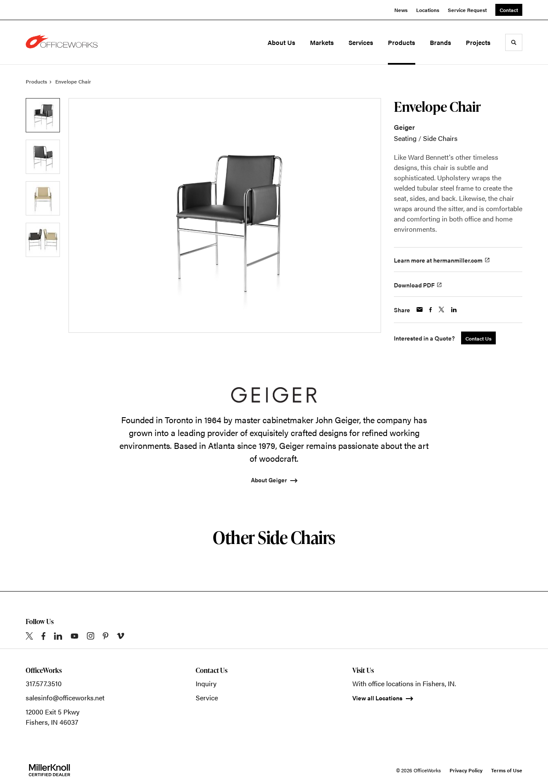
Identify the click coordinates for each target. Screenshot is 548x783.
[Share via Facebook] (430, 309)
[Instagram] (90, 636)
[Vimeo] (120, 636)
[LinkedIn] (58, 636)
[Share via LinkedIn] (454, 309)
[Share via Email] (420, 309)
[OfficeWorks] (63, 42)
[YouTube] (74, 636)
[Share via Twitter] (441, 309)
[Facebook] (43, 636)
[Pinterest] (105, 636)
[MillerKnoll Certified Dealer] (49, 770)
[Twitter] (29, 636)
